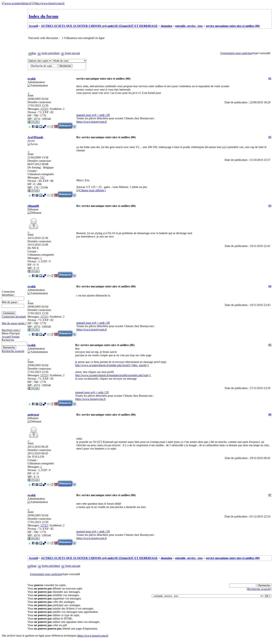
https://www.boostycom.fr (91, 121)
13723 (44, 108)
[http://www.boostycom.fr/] (48, 3)
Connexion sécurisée (14, 316)
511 (42, 177)
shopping (166, 25)
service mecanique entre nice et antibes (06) (233, 25)
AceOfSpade (35, 137)
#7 (269, 495)
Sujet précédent (50, 53)
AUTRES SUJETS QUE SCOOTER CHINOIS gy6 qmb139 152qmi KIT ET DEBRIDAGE (99, 25)
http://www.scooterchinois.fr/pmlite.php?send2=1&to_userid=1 (112, 365)
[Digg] (48, 125)
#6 (269, 414)
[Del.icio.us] (44, 125)
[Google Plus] (36, 125)
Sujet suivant (72, 53)
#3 (269, 205)
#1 (269, 78)
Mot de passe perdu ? (14, 323)
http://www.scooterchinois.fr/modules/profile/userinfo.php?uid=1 (113, 375)
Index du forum (43, 16)
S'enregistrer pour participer (236, 53)
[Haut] (74, 125)
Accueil (6, 336)
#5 (269, 344)
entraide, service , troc (189, 25)
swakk (31, 78)
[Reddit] (52, 125)
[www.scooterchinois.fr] (16, 3)
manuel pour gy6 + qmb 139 (93, 115)
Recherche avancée (13, 351)
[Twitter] (29, 125)
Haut (33, 565)
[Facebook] (33, 125)
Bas (34, 53)
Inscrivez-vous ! (11, 330)
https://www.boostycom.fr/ (92, 635)
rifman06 (33, 205)
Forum (15, 336)
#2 (269, 137)
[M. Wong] (55, 125)
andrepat (33, 414)
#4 (269, 286)
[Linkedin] (40, 125)
